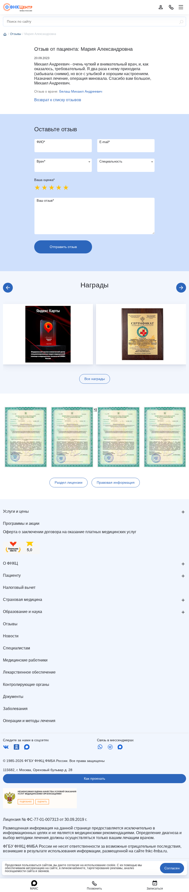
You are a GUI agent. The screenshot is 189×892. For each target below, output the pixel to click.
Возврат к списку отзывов (57, 100)
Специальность (110, 161)
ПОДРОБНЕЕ (26, 802)
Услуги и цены (16, 511)
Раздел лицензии (68, 482)
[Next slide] (181, 288)
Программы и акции (21, 523)
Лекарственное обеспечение (29, 672)
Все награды (94, 379)
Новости (10, 636)
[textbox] (63, 162)
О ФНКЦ (10, 563)
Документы (13, 696)
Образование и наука (22, 612)
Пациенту (12, 575)
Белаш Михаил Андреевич (80, 91)
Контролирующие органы (26, 684)
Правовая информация (116, 482)
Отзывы (10, 624)
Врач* (41, 161)
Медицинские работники (25, 660)
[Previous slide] (8, 288)
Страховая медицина (22, 599)
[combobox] (63, 165)
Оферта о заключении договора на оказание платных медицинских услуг (69, 532)
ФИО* (41, 142)
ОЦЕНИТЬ (42, 802)
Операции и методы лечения (29, 721)
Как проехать (94, 778)
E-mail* (104, 142)
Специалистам (16, 648)
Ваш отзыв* (45, 200)
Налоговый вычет (19, 587)
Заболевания (15, 709)
